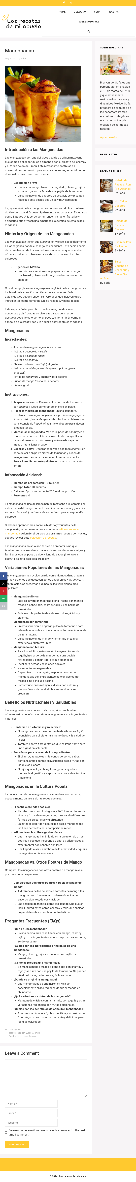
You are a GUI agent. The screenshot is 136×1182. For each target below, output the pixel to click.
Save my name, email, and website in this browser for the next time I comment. (47, 1132)
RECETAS (113, 11)
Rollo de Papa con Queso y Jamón (24, 1033)
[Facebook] (64, 3)
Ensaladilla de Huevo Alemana (22, 1036)
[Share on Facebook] (3, 576)
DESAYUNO (80, 11)
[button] (88, 32)
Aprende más (108, 137)
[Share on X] (3, 583)
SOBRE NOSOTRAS (88, 21)
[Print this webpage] (3, 606)
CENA (97, 11)
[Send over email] (3, 598)
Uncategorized (15, 1029)
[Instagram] (71, 3)
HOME (62, 11)
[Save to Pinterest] (3, 591)
